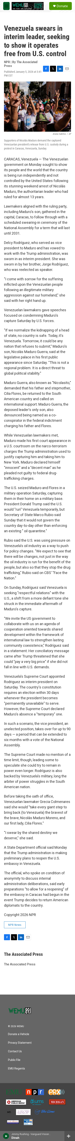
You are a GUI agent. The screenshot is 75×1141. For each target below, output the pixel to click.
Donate (62, 6)
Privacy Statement (20, 1042)
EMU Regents (16, 1068)
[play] (6, 1136)
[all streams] (69, 1136)
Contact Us (15, 1051)
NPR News (14, 924)
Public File (14, 1059)
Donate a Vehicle (18, 1034)
